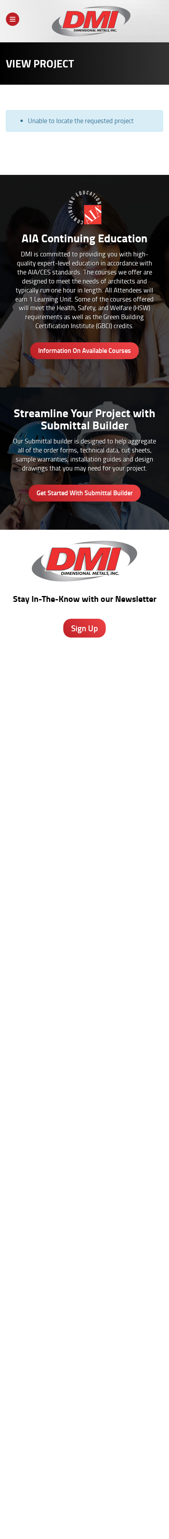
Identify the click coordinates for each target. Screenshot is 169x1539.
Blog (84, 1286)
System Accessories (84, 958)
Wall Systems (85, 908)
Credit (85, 1126)
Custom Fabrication (84, 941)
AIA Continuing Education (84, 1030)
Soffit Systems (85, 933)
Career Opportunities (55, 1511)
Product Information (84, 1005)
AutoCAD (84, 1294)
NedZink (84, 966)
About (17, 1511)
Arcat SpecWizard (85, 1013)
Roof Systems (84, 900)
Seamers (85, 1143)
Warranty (84, 1352)
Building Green (84, 1054)
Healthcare (85, 1222)
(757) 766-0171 (84, 859)
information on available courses (84, 350)
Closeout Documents (84, 1167)
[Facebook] (54, 1444)
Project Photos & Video (84, 1071)
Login (99, 1518)
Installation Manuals (85, 1134)
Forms (84, 1319)
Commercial (85, 1247)
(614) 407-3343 (84, 745)
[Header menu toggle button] (12, 19)
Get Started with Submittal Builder (85, 492)
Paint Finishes (84, 1311)
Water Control (84, 925)
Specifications (84, 1021)
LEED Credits (84, 1063)
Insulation (84, 950)
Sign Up (84, 628)
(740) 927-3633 (84, 702)
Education (84, 1239)
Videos (84, 1214)
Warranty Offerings (84, 1046)
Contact (72, 1518)
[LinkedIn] (96, 1444)
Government (84, 1231)
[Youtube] (117, 1444)
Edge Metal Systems (84, 917)
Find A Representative (111, 1511)
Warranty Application (84, 1159)
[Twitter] (75, 1442)
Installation (84, 1335)
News (150, 1511)
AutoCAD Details (84, 1038)
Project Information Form (84, 1118)
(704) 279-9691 (84, 802)
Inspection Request (84, 1151)
